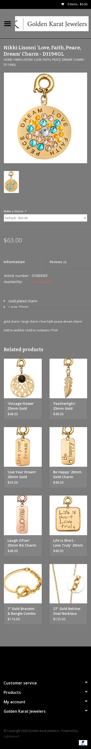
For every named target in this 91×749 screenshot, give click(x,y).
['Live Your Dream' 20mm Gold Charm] (23, 447)
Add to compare (38, 330)
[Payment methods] (82, 742)
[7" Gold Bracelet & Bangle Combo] (23, 584)
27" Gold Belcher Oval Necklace (67, 611)
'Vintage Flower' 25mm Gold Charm (21, 406)
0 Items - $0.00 (77, 4)
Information (14, 262)
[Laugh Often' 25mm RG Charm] (23, 515)
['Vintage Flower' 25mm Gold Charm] (23, 378)
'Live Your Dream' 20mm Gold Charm (22, 474)
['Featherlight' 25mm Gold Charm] (68, 378)
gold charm (11, 321)
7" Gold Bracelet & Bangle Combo (22, 611)
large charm (30, 321)
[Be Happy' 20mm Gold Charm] (68, 447)
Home (8, 60)
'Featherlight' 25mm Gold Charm (64, 406)
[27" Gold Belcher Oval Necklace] (68, 584)
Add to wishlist (14, 330)
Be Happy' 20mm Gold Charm (67, 474)
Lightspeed (11, 736)
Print (54, 330)
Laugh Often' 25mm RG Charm (22, 543)
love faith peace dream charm (61, 321)
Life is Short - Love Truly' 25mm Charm (68, 543)
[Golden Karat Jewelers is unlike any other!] (53, 23)
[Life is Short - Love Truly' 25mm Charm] (68, 515)
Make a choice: (15, 211)
